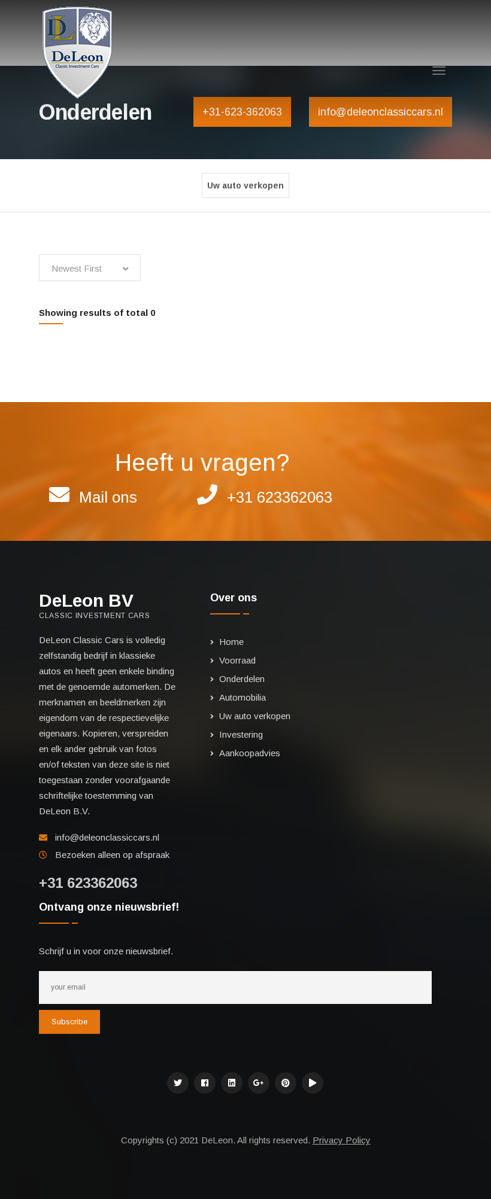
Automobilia (242, 697)
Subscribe (69, 1021)
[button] (90, 267)
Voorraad (237, 660)
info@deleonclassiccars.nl (107, 837)
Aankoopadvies (249, 753)
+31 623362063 (279, 497)
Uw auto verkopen (245, 185)
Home (231, 642)
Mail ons (108, 497)
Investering (241, 734)
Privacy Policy (342, 1140)
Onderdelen (242, 679)
